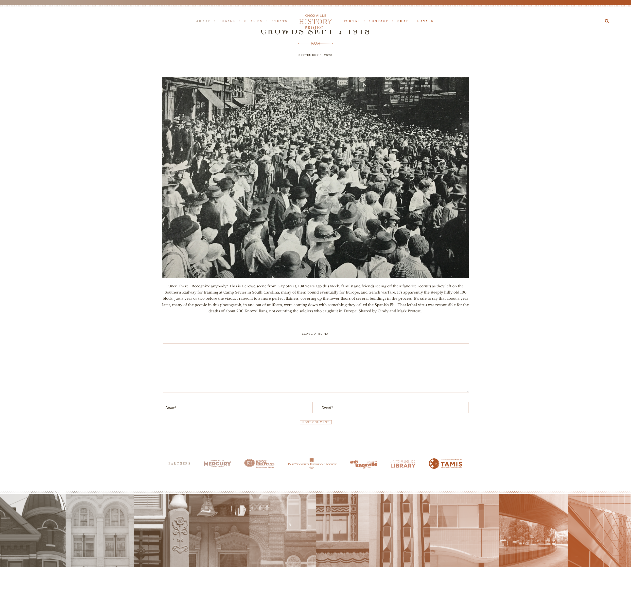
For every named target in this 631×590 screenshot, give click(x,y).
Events (279, 21)
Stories (253, 21)
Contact (378, 21)
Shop (402, 21)
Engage (227, 21)
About (203, 21)
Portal (352, 21)
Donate (425, 21)
